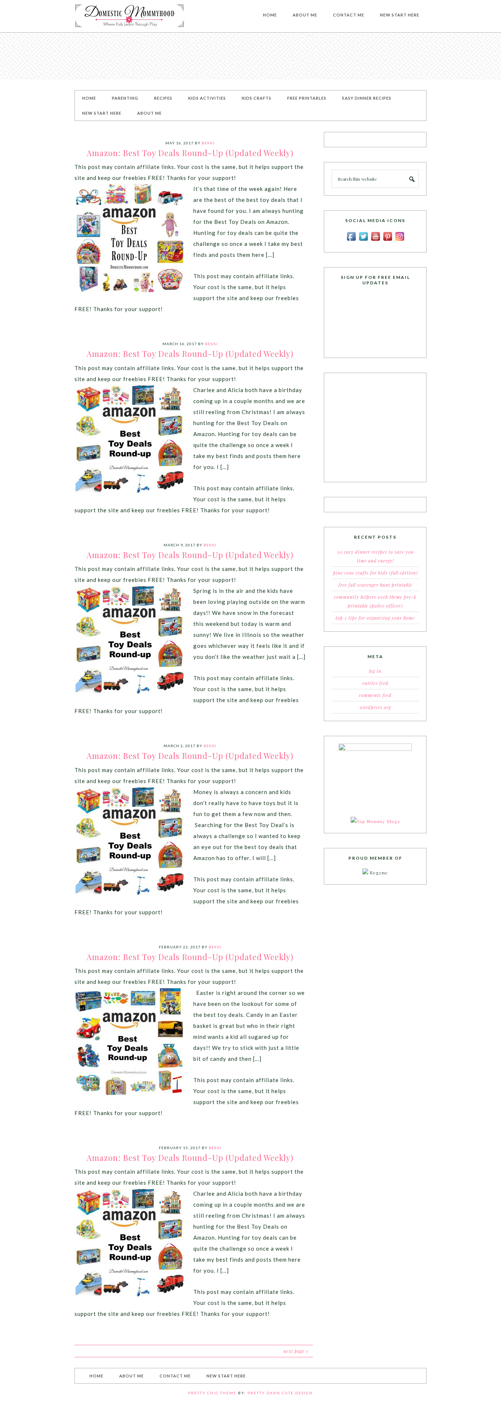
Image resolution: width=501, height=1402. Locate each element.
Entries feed (375, 683)
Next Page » (296, 1351)
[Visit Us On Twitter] (363, 240)
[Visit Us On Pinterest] (387, 240)
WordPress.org (375, 707)
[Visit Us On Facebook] (351, 240)
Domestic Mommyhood (129, 16)
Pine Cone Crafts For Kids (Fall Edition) (375, 573)
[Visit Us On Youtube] (375, 240)
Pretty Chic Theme (212, 1393)
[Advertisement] (250, 55)
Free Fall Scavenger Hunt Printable (375, 585)
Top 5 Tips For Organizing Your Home (375, 618)
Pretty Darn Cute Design (280, 1393)
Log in (375, 671)
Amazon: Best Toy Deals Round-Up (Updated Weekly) (190, 152)
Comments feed (375, 695)
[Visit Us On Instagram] (400, 240)
